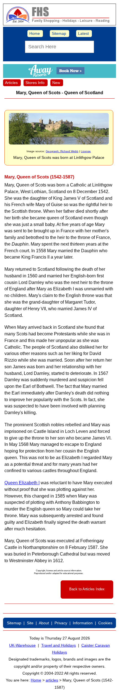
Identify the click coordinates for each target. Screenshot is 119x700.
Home (34, 33)
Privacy (61, 623)
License (86, 151)
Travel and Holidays (58, 645)
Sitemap (59, 33)
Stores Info (35, 82)
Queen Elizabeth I (22, 482)
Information (83, 623)
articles (52, 680)
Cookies (105, 623)
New (56, 82)
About (44, 623)
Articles (11, 82)
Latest (83, 33)
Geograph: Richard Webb (62, 151)
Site (30, 623)
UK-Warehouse (22, 645)
